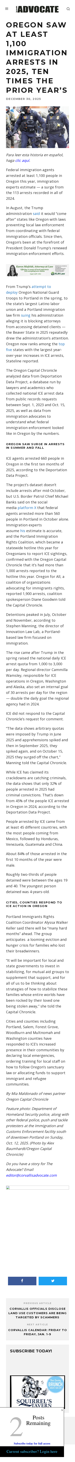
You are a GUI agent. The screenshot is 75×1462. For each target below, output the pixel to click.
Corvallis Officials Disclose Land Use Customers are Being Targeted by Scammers (37, 1313)
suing (25, 315)
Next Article (37, 1324)
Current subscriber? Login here (32, 1451)
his (22, 530)
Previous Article (38, 1303)
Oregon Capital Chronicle (27, 1099)
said (36, 213)
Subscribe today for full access (32, 1443)
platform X (27, 507)
